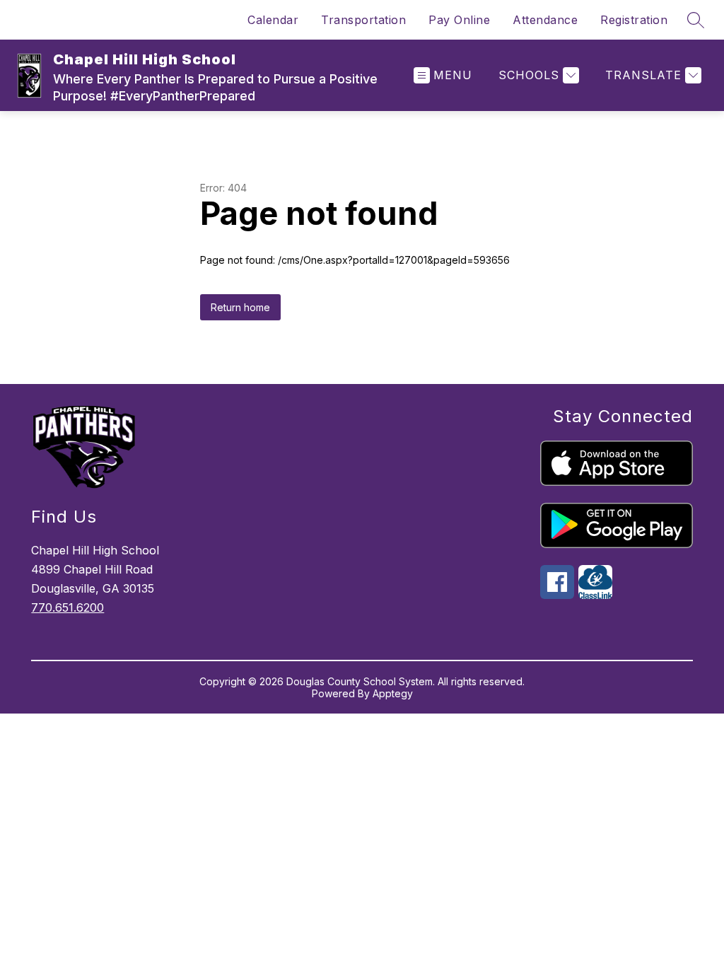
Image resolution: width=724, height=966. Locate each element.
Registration (633, 20)
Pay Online (459, 20)
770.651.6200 (67, 607)
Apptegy (393, 693)
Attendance (545, 20)
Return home (240, 307)
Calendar (272, 20)
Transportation (363, 20)
